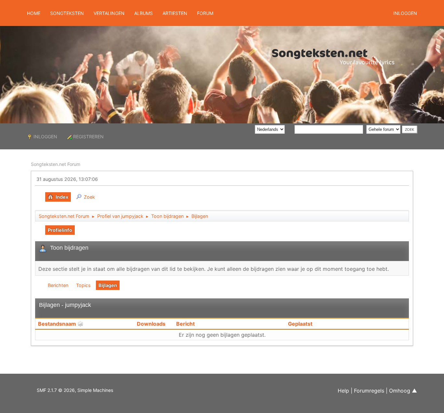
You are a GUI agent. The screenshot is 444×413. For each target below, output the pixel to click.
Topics (83, 285)
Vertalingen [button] (109, 13)
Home (33, 13)
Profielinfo (60, 230)
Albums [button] (143, 13)
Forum (205, 13)
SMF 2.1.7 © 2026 (56, 390)
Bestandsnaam (57, 323)
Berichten (58, 285)
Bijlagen (107, 285)
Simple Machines (95, 390)
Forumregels (369, 390)
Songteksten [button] (67, 13)
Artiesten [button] (175, 13)
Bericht (185, 323)
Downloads (151, 323)
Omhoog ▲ (403, 390)
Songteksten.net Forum (55, 164)
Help (343, 390)
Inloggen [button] (405, 13)
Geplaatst (300, 323)
